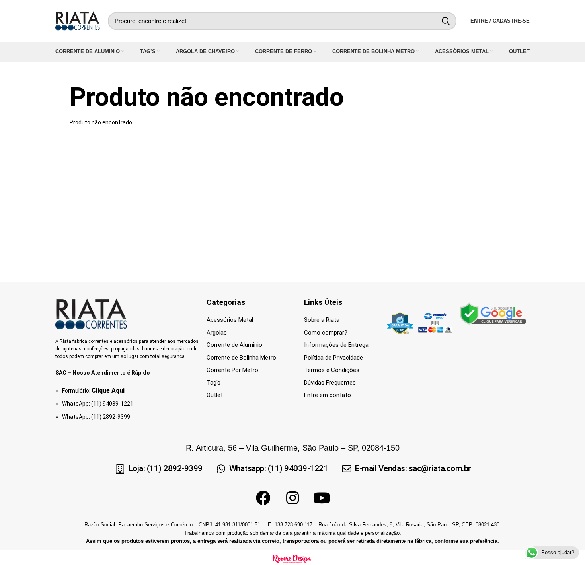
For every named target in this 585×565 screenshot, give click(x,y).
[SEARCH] (446, 21)
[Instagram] (292, 498)
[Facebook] (263, 498)
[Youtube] (322, 498)
